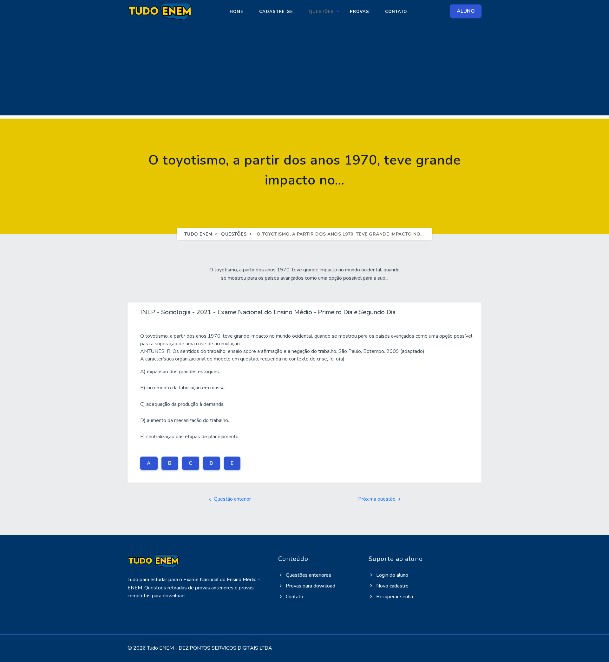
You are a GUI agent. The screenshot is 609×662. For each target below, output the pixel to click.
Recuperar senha (394, 596)
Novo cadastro (392, 585)
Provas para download (310, 585)
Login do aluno (391, 575)
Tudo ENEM (198, 234)
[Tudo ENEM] (160, 11)
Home (236, 12)
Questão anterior (232, 499)
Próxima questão (377, 499)
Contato (396, 12)
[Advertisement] (304, 71)
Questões (321, 12)
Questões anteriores (308, 575)
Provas (359, 12)
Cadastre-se (276, 12)
